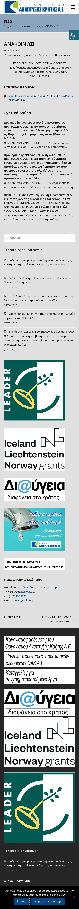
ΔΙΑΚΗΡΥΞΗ (12, 617)
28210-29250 (18, 596)
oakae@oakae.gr (23, 600)
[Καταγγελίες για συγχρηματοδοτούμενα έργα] (39, 683)
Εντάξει (22, 901)
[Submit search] (71, 238)
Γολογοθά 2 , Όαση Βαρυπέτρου (40, 587)
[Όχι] (74, 897)
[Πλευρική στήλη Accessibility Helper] (74, 35)
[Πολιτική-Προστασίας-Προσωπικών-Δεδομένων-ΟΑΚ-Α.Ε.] (39, 666)
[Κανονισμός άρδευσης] (39, 650)
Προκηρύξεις (63, 55)
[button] (73, 7)
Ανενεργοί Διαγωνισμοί (40, 55)
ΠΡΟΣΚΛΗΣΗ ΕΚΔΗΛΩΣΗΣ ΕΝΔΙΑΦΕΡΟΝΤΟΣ (48, 619)
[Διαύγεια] (39, 715)
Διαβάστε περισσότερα (48, 901)
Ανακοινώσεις (16, 55)
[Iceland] (39, 766)
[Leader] (39, 842)
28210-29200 (27, 591)
